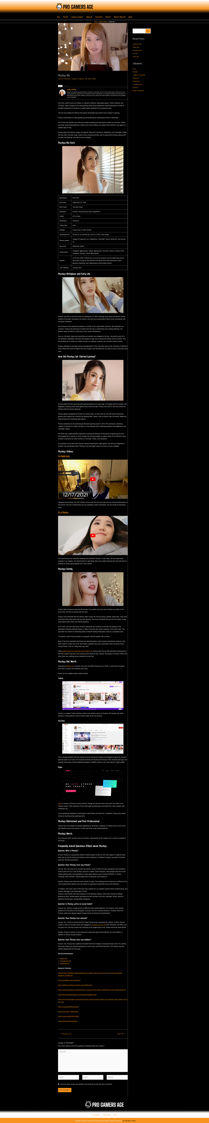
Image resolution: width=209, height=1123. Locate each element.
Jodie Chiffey (71, 89)
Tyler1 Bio (136, 56)
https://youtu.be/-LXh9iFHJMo (68, 1011)
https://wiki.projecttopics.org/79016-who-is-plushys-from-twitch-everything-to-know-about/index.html (92, 990)
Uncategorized (137, 84)
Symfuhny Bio (137, 44)
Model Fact (70, 666)
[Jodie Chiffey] (62, 93)
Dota (134, 69)
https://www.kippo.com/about (68, 1021)
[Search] (147, 31)
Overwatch (136, 81)
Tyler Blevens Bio (65, 961)
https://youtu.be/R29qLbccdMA (68, 1007)
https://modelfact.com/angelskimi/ (69, 980)
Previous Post (65, 1034)
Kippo (60, 803)
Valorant (135, 87)
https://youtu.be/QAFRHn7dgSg (68, 1016)
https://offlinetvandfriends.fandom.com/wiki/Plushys (75, 985)
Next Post (121, 1034)
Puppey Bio (63, 958)
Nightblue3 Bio (64, 963)
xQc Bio (135, 53)
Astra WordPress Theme (128, 1121)
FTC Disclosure (96, 1115)
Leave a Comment (64, 79)
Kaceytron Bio (137, 50)
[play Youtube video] (93, 479)
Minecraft (136, 78)
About (60, 86)
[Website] (117, 1077)
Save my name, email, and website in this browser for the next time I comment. (86, 1084)
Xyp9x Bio (136, 47)
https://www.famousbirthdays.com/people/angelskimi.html (77, 994)
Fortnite (135, 72)
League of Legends (77, 79)
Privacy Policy (107, 1115)
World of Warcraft (138, 90)
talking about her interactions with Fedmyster (77, 651)
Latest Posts (67, 86)
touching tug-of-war (99, 925)
